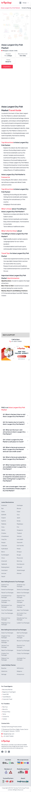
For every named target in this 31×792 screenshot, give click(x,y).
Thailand (19, 533)
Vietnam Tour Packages (5, 646)
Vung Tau (4, 539)
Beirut (3, 551)
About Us (5, 709)
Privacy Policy (6, 711)
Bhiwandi (19, 567)
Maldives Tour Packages (5, 641)
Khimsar (19, 573)
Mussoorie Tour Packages (5, 618)
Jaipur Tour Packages (23, 610)
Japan (18, 517)
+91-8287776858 (8, 736)
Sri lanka (3, 533)
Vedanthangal (21, 570)
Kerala (18, 521)
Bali (2, 508)
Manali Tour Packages (7, 592)
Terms (4, 714)
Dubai (3, 511)
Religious (19, 671)
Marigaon (6, 50)
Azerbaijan (20, 505)
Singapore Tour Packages (5, 636)
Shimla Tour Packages (23, 589)
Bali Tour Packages (22, 633)
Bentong (19, 561)
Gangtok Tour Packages (21, 606)
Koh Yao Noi (20, 545)
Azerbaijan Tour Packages (21, 659)
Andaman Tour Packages (21, 585)
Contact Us (5, 716)
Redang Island (5, 567)
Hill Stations (20, 668)
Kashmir (3, 521)
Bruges (19, 555)
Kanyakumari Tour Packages (22, 618)
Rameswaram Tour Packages (6, 606)
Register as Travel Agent (9, 692)
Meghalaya (20, 524)
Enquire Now (7, 66)
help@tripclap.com (8, 734)
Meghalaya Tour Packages (5, 623)
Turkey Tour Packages (23, 653)
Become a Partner (7, 689)
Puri (18, 527)
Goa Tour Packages (6, 610)
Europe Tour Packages (23, 650)
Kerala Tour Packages (7, 589)
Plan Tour (5, 707)
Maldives (3, 524)
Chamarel (4, 545)
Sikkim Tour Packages (23, 592)
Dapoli (3, 576)
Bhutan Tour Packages (23, 640)
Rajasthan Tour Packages (21, 596)
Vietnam (19, 536)
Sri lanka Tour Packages (5, 654)
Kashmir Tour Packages (5, 585)
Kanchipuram (20, 564)
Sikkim (3, 530)
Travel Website (6, 696)
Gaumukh (19, 542)
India (15, 50)
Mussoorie (20, 558)
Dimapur (19, 551)
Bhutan (19, 508)
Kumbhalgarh (5, 555)
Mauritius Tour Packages (21, 646)
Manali (18, 548)
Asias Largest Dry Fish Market (10, 8)
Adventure (4, 671)
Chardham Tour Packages (5, 601)
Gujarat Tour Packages (20, 601)
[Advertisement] (15, 87)
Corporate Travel (7, 699)
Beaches (3, 668)
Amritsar (3, 573)
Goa (18, 514)
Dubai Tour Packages (7, 633)
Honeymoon (20, 674)
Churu (3, 558)
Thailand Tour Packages (21, 636)
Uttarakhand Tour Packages (6, 596)
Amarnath (4, 561)
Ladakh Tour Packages (23, 623)
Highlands (4, 564)
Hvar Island (4, 570)
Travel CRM (5, 694)
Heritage (3, 674)
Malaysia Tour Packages (5, 659)
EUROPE (3, 514)
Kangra (3, 542)
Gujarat (3, 517)
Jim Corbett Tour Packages (21, 614)
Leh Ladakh (20, 539)
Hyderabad (4, 548)
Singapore (20, 530)
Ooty (2, 527)
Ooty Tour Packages (7, 613)
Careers (4, 719)
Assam (11, 50)
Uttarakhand (5, 536)
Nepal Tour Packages (7, 650)
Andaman (4, 505)
